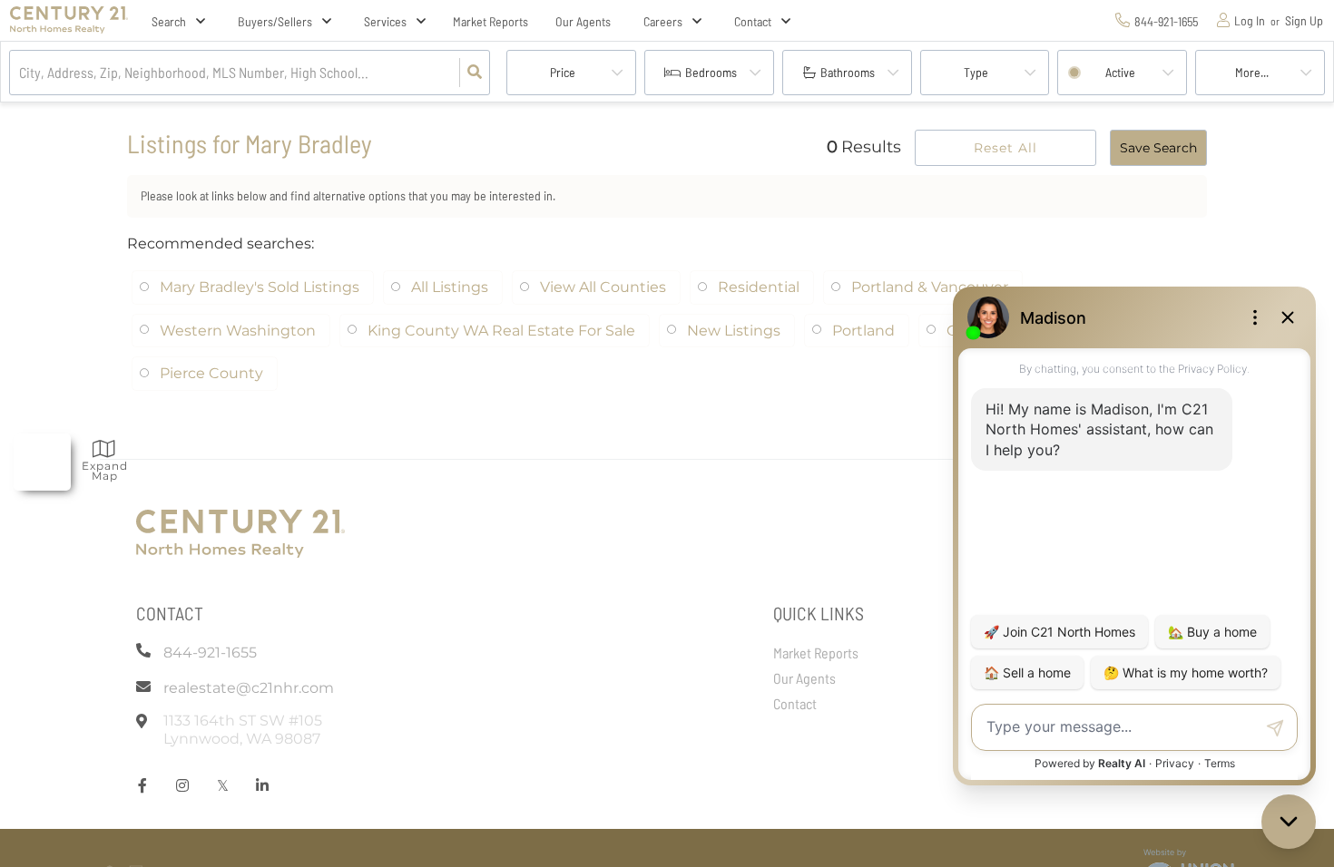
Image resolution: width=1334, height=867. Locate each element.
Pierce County (211, 373)
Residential (758, 287)
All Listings (449, 287)
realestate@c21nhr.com (248, 688)
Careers (662, 21)
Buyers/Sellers (275, 21)
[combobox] (20, 73)
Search (169, 21)
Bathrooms (847, 72)
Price (562, 72)
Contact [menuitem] (795, 703)
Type (976, 72)
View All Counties (603, 287)
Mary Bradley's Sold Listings (259, 287)
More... (1252, 72)
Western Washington (238, 330)
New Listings (733, 330)
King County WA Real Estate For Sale (501, 330)
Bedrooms (711, 72)
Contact (752, 21)
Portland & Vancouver (929, 287)
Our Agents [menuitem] (583, 21)
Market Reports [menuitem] (490, 21)
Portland (863, 330)
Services (385, 21)
